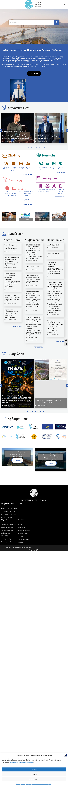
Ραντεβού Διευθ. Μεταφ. (13, 168)
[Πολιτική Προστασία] (61, 163)
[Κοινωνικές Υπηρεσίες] (41, 163)
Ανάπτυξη (15, 180)
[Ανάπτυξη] (5, 179)
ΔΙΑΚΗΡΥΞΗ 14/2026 (54, 253)
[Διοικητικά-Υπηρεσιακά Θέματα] (61, 186)
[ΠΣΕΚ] (54, 186)
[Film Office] (54, 163)
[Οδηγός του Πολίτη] (28, 163)
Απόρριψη (34, 774)
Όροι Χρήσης (22, 527)
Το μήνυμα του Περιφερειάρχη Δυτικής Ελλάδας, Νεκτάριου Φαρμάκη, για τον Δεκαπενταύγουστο (48, 136)
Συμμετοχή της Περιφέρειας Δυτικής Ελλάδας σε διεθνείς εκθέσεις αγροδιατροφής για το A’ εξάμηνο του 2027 (12, 261)
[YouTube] (34, 549)
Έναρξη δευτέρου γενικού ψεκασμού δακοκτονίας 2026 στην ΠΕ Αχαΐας (12, 246)
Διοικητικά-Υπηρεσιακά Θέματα (61, 191)
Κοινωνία (48, 155)
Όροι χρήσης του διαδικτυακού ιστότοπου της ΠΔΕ (38, 784)
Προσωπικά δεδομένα (24, 530)
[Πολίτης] (5, 155)
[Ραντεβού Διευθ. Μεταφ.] (13, 163)
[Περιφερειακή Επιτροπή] (47, 186)
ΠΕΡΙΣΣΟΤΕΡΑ (17, 326)
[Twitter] (32, 549)
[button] (65, 755)
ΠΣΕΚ (54, 189)
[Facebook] (29, 549)
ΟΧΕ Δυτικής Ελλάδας (32, 266)
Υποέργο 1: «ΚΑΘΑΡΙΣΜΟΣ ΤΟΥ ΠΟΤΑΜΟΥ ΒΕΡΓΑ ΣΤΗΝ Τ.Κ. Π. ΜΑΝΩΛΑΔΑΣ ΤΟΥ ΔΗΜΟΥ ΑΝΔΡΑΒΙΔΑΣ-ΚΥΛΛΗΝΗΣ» (55, 326)
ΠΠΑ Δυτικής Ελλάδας (13, 193)
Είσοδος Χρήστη (6, 539)
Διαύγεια (20, 542)
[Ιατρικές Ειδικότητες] (6, 163)
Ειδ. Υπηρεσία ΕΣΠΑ (7, 193)
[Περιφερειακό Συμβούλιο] (41, 186)
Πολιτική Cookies (20, 784)
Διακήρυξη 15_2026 (53, 245)
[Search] (56, 22)
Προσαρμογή (34, 779)
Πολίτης (14, 155)
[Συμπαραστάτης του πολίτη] (21, 163)
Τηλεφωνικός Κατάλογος (9, 524)
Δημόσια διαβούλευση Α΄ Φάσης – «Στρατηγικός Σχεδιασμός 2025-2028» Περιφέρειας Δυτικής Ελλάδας (33, 279)
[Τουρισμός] (47, 163)
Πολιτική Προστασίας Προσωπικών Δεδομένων (21, 762)
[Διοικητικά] (38, 178)
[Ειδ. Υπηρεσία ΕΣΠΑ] (7, 188)
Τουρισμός (48, 167)
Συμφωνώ (34, 769)
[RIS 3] (20, 188)
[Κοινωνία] (38, 155)
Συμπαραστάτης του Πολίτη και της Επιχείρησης (7, 533)
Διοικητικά (49, 178)
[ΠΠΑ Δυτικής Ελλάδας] (14, 188)
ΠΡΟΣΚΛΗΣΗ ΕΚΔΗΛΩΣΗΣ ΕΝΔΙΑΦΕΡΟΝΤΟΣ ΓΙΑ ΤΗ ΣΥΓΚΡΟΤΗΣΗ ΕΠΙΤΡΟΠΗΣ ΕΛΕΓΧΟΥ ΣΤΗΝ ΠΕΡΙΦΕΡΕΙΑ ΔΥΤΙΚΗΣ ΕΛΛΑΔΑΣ (55, 268)
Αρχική (20, 524)
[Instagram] (37, 549)
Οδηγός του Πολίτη (7, 527)
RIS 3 (20, 191)
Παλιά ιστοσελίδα (6, 542)
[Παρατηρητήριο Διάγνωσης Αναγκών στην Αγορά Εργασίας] (27, 188)
